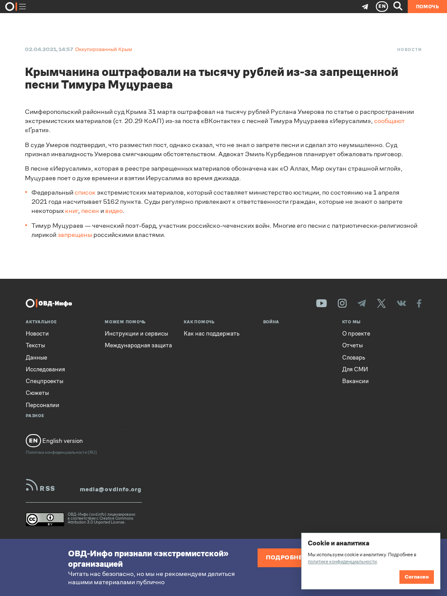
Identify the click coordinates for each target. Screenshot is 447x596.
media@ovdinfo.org (111, 489)
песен (90, 210)
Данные (36, 358)
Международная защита (138, 346)
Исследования (45, 370)
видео (114, 210)
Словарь (353, 358)
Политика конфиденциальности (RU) (61, 452)
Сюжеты (37, 393)
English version (62, 441)
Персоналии (42, 405)
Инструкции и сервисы (136, 334)
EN (382, 6)
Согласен (417, 576)
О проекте (356, 334)
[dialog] (370, 561)
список (85, 192)
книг (71, 210)
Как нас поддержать (212, 334)
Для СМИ (355, 370)
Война (271, 322)
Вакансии (355, 381)
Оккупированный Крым (103, 49)
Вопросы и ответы (113, 427)
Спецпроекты (44, 381)
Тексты (35, 346)
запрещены (75, 234)
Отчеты (352, 346)
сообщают (389, 120)
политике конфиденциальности (342, 561)
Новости (409, 49)
